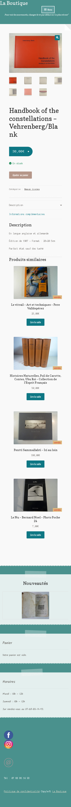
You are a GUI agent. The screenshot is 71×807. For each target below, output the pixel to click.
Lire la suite (35, 322)
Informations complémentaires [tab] (27, 214)
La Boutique (14, 3)
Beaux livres (32, 189)
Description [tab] (16, 205)
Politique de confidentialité (22, 791)
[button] (57, 37)
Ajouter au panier (20, 175)
